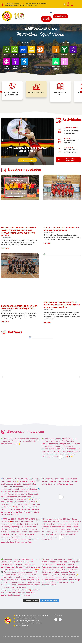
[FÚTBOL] (6, 49)
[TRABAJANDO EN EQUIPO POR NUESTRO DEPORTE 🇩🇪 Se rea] (20, 537)
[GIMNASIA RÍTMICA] (6, 61)
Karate (73, 54)
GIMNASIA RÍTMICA (6, 67)
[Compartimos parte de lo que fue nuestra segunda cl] (61, 497)
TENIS (55, 54)
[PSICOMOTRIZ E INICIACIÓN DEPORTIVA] (55, 61)
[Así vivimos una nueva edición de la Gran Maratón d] (61, 456)
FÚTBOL (6, 54)
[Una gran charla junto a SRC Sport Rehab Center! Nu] (61, 537)
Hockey (15, 54)
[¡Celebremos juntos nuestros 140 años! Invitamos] (61, 577)
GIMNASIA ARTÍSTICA (15, 67)
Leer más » (5, 248)
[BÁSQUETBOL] (40, 49)
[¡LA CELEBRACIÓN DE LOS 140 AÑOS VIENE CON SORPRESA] (20, 497)
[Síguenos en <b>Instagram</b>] (3, 432)
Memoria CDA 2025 (60, 93)
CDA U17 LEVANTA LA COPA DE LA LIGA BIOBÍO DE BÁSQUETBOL (61, 228)
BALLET (64, 67)
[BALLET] (64, 61)
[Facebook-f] (55, 619)
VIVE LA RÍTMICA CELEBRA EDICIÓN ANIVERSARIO (27, 149)
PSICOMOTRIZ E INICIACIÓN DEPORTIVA (56, 68)
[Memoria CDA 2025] (60, 86)
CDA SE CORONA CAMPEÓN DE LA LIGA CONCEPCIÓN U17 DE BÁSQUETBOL (19, 307)
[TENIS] (55, 49)
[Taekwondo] (64, 49)
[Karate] (73, 49)
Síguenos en (25, 431)
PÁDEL (24, 67)
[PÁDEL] (24, 61)
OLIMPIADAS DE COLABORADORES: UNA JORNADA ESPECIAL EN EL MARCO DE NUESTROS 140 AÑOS (61, 305)
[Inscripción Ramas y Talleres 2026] (12, 86)
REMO (23, 54)
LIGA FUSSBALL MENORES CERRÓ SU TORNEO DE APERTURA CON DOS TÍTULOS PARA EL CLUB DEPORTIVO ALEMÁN (18, 231)
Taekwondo (64, 54)
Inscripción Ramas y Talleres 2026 (12, 93)
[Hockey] (14, 49)
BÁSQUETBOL (40, 54)
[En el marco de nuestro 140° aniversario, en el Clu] (20, 577)
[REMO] (23, 49)
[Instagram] (60, 619)
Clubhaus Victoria (36, 92)
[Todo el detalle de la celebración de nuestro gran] (20, 456)
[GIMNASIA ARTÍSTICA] (15, 61)
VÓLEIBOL (31, 54)
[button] (64, 4)
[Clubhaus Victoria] (36, 86)
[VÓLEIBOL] (31, 49)
